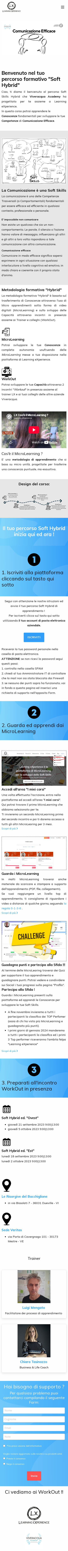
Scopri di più (9, 828)
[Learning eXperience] (11, 7)
